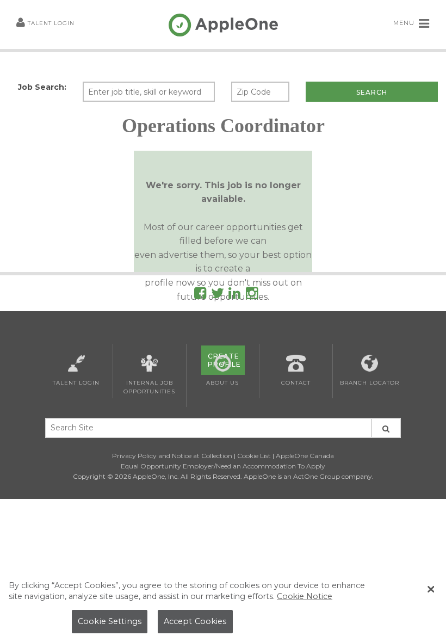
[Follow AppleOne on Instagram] (252, 295)
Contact (296, 382)
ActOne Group (316, 476)
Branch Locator (369, 382)
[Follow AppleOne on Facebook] (200, 295)
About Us (222, 382)
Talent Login (51, 23)
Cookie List (254, 456)
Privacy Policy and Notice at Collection (172, 456)
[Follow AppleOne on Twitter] (217, 295)
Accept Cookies (195, 621)
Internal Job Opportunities (149, 387)
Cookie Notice (304, 596)
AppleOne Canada (305, 456)
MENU (405, 23)
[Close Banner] (431, 589)
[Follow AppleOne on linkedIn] (234, 295)
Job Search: (42, 87)
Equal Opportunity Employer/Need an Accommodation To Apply (223, 466)
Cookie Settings (109, 621)
